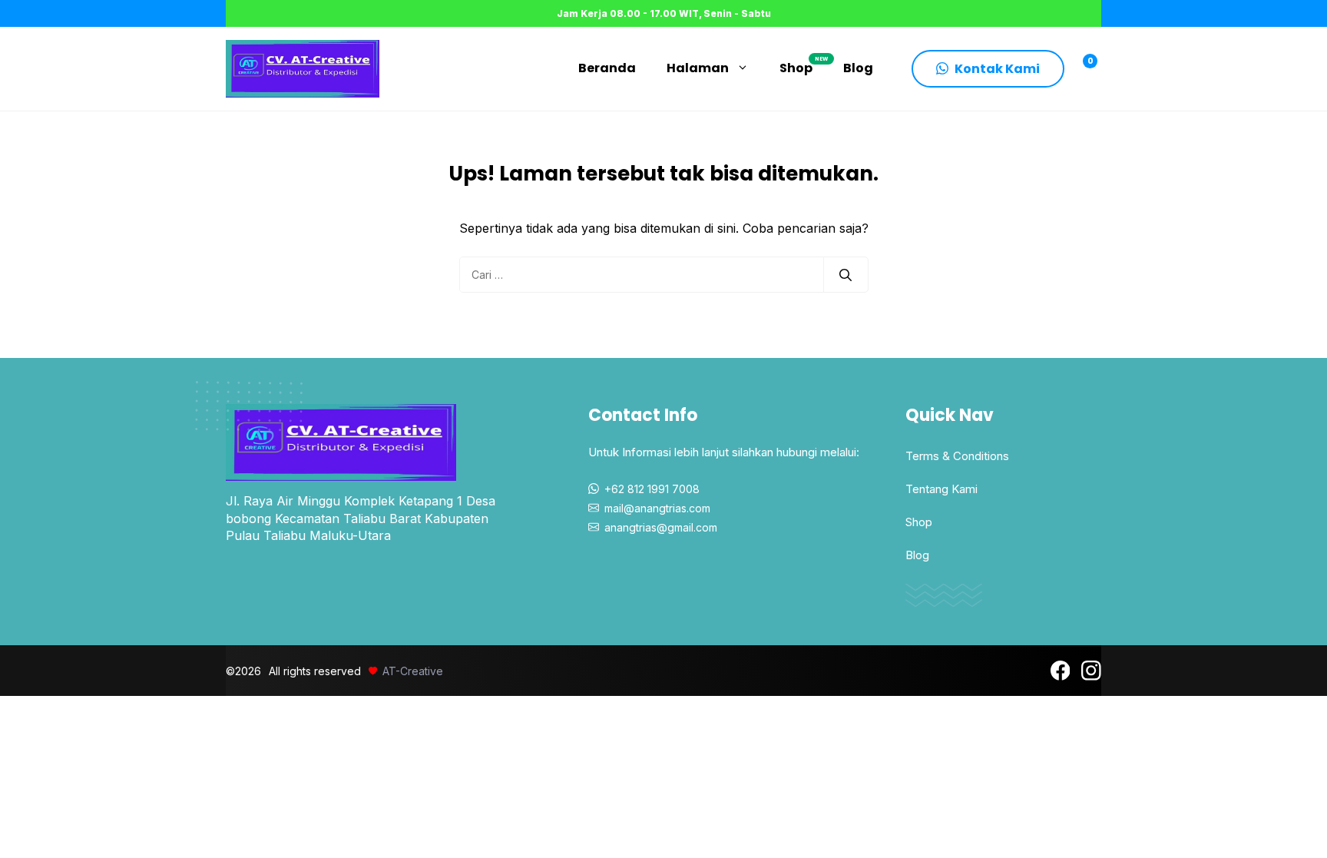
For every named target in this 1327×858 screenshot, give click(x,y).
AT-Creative (412, 670)
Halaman (698, 68)
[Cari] (845, 275)
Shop (803, 66)
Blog (858, 68)
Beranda (607, 68)
